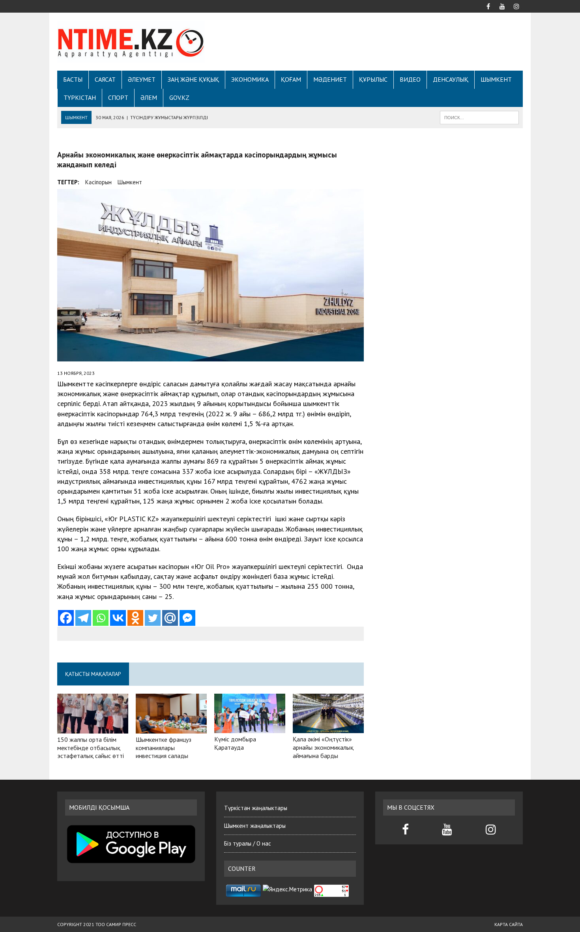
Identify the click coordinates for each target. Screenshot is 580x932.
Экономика (250, 79)
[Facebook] (66, 618)
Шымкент (496, 79)
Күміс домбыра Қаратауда (235, 743)
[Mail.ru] (170, 618)
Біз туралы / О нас (247, 843)
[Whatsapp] (101, 618)
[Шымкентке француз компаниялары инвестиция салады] (171, 728)
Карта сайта (508, 924)
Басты (72, 79)
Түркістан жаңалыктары (255, 808)
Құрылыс (373, 79)
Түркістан (80, 97)
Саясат (105, 79)
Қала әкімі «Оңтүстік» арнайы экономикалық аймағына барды (323, 747)
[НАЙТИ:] (479, 117)
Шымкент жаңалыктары (255, 825)
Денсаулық (450, 79)
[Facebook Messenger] (187, 618)
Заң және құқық (193, 79)
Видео (410, 79)
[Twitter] (153, 618)
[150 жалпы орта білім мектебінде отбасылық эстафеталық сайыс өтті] (92, 728)
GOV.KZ (179, 97)
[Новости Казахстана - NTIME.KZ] (131, 42)
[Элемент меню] (488, 5)
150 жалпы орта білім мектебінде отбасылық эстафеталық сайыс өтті (90, 747)
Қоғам (291, 79)
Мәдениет (330, 79)
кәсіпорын (98, 182)
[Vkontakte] (118, 618)
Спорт (118, 97)
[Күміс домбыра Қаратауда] (249, 728)
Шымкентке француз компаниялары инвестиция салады (163, 747)
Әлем (148, 97)
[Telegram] (83, 618)
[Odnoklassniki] (135, 618)
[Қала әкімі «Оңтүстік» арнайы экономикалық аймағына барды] (328, 728)
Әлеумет (141, 79)
